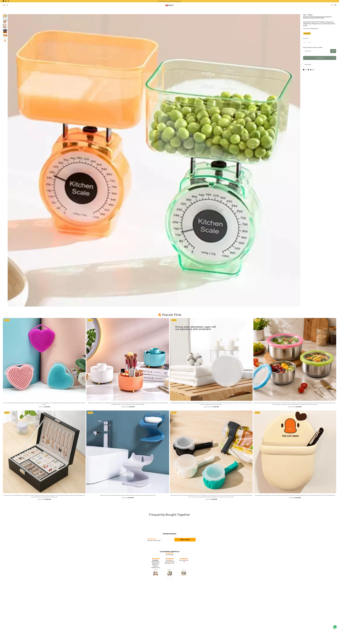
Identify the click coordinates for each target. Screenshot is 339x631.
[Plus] (310, 42)
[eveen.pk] (169, 5)
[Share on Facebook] (304, 70)
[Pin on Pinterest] (308, 70)
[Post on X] (306, 70)
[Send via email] (311, 70)
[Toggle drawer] (4, 5)
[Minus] (304, 42)
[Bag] (335, 5)
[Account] (332, 5)
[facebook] (3, 1)
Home (304, 14)
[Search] (7, 5)
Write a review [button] (185, 539)
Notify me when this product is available (312, 47)
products (310, 14)
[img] (169, 553)
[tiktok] (8, 1)
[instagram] (6, 1)
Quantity (305, 38)
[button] (313, 70)
